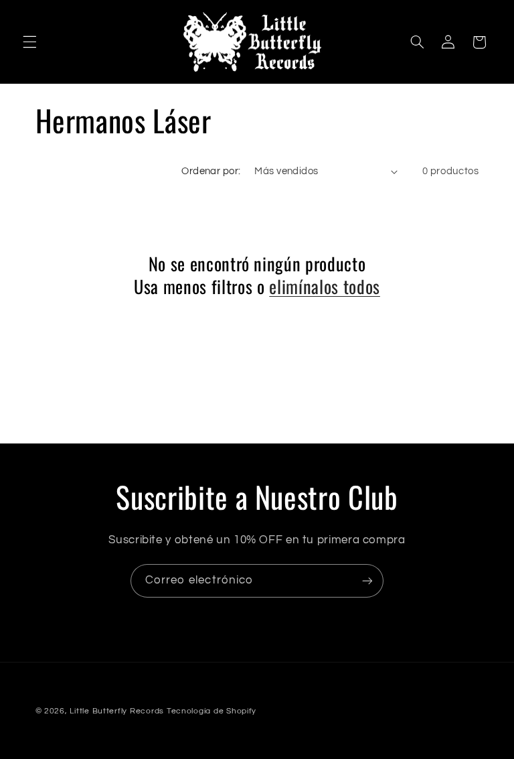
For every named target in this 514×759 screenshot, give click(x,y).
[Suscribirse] (367, 580)
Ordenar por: (210, 171)
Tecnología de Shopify (211, 711)
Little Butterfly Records (117, 711)
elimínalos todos (324, 286)
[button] (29, 42)
